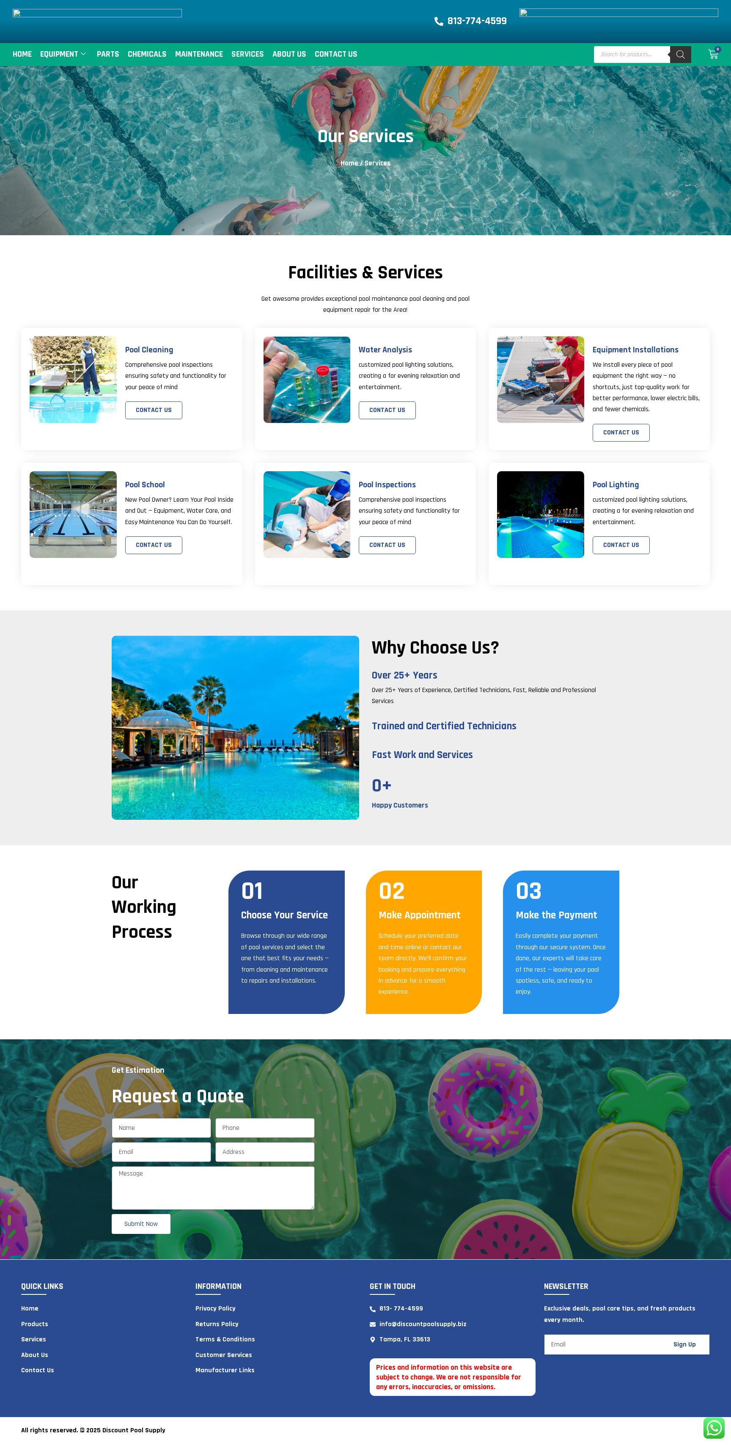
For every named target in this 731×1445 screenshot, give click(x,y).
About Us (289, 54)
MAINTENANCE (199, 54)
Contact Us (336, 54)
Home (22, 54)
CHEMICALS (147, 54)
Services (247, 54)
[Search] (680, 54)
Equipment (59, 54)
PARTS (108, 54)
